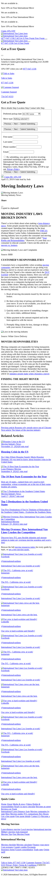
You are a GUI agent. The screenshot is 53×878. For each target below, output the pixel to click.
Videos (29, 804)
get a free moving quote (19, 549)
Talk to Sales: (13, 862)
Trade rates (38, 849)
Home (3, 804)
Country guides (20, 847)
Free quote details (22, 816)
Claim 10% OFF (8, 31)
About (9, 804)
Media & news (19, 804)
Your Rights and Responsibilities (24, 239)
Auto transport (21, 832)
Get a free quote (8, 816)
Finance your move (41, 845)
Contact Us (36, 816)
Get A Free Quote (21, 43)
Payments (31, 847)
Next (16, 124)
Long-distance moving (10, 829)
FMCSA (43, 231)
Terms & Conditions (28, 865)
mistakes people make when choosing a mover (29, 374)
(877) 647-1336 (29, 69)
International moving (42, 829)
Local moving (27, 829)
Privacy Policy (13, 169)
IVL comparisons (31, 814)
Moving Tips (6, 834)
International (6, 811)
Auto (27, 811)
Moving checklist (8, 845)
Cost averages (7, 847)
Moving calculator (24, 845)
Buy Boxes (44, 814)
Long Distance (18, 811)
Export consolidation (24, 849)
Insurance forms (8, 849)
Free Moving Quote (21, 834)
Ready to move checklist (24, 806)
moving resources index (25, 547)
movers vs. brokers (9, 245)
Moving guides (16, 814)
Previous (7, 124)
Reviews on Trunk (9, 809)
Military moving (8, 832)
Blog (7, 814)
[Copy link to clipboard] (2, 206)
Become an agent (43, 806)
